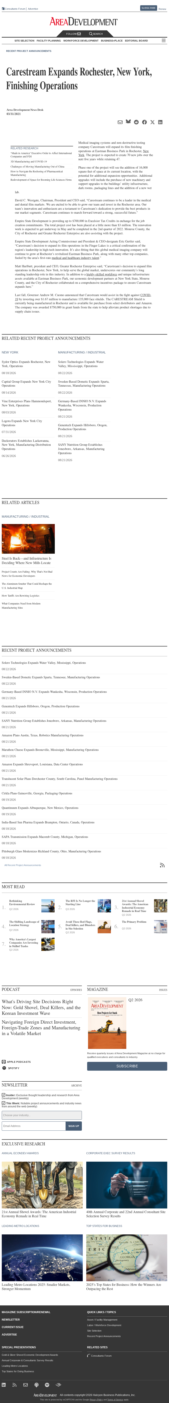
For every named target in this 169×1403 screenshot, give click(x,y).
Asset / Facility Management (102, 1319)
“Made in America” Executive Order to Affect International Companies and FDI (41, 154)
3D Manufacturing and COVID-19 (29, 161)
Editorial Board (136, 40)
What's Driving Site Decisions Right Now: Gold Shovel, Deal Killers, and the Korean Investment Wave (41, 1007)
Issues (163, 989)
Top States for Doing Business (18, 1371)
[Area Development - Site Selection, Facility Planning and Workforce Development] (84, 21)
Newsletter (11, 1319)
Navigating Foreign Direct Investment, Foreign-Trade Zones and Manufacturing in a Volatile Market (41, 1027)
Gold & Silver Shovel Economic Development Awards (30, 1355)
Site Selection (94, 1330)
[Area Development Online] (45, 1395)
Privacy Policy (96, 1400)
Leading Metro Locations (15, 1366)
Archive (76, 1085)
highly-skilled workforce (101, 274)
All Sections (163, 41)
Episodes (76, 989)
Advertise (33, 9)
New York (10, 352)
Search (98, 34)
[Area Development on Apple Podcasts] (37, 1385)
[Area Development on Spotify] (47, 1385)
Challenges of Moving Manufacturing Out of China (37, 166)
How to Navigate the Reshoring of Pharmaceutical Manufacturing (37, 173)
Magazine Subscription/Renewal (26, 1312)
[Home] (26, 1385)
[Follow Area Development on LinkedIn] (4, 1385)
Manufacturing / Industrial (82, 352)
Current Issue (13, 1327)
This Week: (41, 1105)
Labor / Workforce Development (104, 1325)
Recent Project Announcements (28, 51)
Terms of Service (115, 1400)
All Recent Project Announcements (22, 865)
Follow (71, 34)
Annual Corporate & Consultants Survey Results (27, 1360)
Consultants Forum (15, 8)
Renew (162, 9)
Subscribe (148, 8)
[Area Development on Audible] (58, 1385)
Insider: (40, 1097)
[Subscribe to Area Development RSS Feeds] (15, 1385)
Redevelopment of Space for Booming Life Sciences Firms (41, 179)
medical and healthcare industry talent (75, 258)
